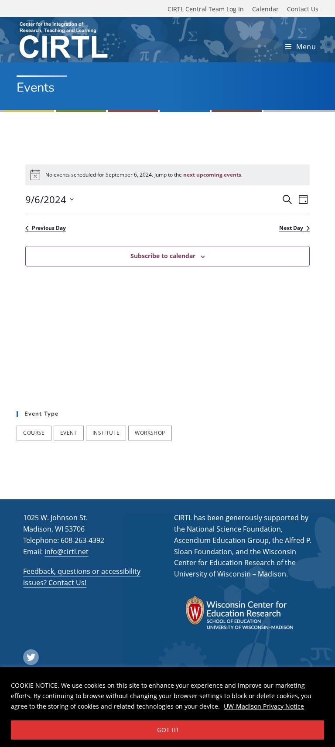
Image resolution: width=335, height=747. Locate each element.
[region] (167, 707)
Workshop (150, 433)
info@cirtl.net (66, 551)
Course (33, 433)
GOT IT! (167, 730)
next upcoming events (212, 174)
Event (68, 433)
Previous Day (49, 228)
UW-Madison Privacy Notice (264, 706)
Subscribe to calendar (162, 256)
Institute (106, 433)
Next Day (291, 228)
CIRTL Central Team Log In (206, 9)
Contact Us (302, 9)
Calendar (265, 9)
